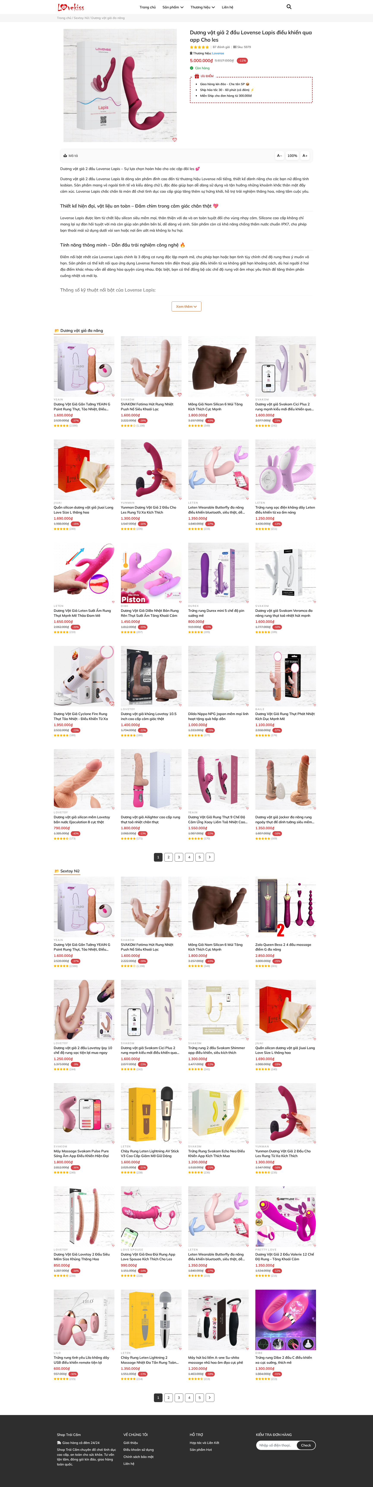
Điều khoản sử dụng (138, 1450)
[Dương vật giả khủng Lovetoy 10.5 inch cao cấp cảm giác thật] (151, 676)
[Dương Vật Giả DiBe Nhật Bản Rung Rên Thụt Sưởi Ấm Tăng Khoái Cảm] (151, 573)
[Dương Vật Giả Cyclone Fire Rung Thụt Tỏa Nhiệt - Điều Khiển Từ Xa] (84, 676)
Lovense (218, 53)
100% (292, 155)
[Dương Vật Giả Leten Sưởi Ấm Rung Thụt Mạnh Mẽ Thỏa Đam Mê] (84, 573)
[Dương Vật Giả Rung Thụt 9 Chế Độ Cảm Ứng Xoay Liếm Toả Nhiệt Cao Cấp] (218, 779)
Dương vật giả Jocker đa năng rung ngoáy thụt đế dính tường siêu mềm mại (283, 822)
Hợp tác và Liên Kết (204, 1443)
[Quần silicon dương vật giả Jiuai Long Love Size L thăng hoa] (84, 469)
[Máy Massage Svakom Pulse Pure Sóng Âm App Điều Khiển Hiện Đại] (84, 1113)
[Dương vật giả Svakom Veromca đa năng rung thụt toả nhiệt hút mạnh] (285, 573)
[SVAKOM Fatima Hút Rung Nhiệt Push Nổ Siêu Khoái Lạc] (151, 366)
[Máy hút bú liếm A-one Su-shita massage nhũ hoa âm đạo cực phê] (218, 1320)
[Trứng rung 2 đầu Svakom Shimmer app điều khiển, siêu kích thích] (218, 1010)
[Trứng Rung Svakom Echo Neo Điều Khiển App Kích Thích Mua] (218, 1113)
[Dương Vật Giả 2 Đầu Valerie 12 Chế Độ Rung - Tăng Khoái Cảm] (285, 1216)
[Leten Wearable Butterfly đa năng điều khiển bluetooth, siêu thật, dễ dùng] (218, 469)
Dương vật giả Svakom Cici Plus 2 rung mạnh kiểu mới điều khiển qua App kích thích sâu (283, 409)
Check (306, 1445)
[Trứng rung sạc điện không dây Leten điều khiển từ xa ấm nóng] (285, 469)
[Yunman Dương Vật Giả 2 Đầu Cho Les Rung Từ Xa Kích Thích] (151, 469)
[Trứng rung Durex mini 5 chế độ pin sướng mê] (218, 573)
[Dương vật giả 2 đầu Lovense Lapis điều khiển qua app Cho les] (120, 85)
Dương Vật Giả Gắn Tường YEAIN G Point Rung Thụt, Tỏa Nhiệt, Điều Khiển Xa (82, 409)
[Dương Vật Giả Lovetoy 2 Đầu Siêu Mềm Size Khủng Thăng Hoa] (84, 1216)
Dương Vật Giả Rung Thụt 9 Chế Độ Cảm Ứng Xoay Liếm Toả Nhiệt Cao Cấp (216, 822)
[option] (120, 85)
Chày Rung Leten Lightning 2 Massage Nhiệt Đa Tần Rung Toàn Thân (148, 1362)
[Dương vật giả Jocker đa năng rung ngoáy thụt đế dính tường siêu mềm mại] (285, 779)
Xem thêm (184, 306)
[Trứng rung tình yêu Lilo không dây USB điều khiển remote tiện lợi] (84, 1320)
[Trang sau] (210, 857)
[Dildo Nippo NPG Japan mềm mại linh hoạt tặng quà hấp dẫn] (218, 676)
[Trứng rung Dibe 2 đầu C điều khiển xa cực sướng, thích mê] (285, 1320)
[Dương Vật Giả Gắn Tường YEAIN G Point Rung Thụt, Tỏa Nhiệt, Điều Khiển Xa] (84, 366)
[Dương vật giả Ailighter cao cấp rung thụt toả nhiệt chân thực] (151, 779)
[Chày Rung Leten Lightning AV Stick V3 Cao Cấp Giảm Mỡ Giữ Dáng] (151, 1113)
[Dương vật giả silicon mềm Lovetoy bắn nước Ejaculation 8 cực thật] (84, 779)
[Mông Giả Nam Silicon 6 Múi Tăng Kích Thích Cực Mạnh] (218, 366)
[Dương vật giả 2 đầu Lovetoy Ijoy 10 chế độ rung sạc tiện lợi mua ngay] (84, 1010)
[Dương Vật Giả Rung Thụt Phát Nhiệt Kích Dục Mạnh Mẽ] (285, 676)
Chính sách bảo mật (138, 1457)
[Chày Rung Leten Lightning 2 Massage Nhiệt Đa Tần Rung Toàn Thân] (151, 1320)
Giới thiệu (130, 1443)
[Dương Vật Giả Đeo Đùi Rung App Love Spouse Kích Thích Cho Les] (151, 1216)
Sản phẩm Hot (201, 1450)
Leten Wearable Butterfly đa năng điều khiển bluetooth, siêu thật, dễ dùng (216, 512)
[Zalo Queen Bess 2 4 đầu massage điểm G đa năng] (285, 907)
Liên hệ (128, 1464)
